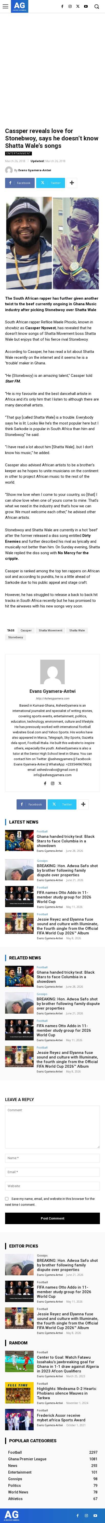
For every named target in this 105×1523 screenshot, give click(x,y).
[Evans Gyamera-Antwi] (9, 170)
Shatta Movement (50, 630)
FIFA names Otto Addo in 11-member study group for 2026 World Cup (64, 897)
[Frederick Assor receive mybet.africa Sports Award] (19, 1419)
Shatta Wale (77, 630)
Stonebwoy (15, 637)
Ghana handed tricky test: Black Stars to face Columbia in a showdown (66, 841)
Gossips (42, 860)
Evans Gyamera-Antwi (34, 170)
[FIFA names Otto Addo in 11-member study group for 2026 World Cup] (19, 896)
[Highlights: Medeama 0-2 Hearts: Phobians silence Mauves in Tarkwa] (19, 1392)
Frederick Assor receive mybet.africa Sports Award (61, 1417)
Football (42, 831)
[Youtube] (86, 7)
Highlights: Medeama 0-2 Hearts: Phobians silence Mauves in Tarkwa (67, 1393)
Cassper (26, 630)
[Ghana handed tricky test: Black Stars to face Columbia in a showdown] (19, 840)
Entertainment (18, 153)
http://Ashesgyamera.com (52, 698)
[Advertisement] (52, 67)
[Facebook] (62, 7)
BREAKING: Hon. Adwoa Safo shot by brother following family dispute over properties (67, 870)
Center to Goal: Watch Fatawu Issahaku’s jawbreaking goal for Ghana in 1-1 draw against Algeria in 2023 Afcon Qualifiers (68, 1364)
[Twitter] (78, 7)
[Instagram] (70, 7)
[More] (72, 183)
